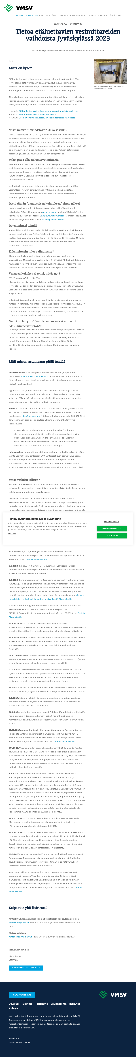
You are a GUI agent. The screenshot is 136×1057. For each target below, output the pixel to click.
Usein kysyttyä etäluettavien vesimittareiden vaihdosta (47, 117)
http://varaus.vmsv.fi (32, 416)
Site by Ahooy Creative (19, 1042)
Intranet (74, 1003)
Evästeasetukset (111, 521)
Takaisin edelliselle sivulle (26, 968)
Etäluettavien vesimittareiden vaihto (37, 114)
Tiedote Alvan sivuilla (36, 559)
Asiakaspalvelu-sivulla (52, 219)
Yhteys (13, 1008)
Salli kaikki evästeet (112, 528)
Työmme (27, 1003)
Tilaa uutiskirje (22, 995)
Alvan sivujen (49, 212)
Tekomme (41, 1003)
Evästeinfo (14, 1038)
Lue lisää (12, 534)
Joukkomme (59, 1003)
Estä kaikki (112, 535)
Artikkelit (32, 15)
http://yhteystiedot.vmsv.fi (34, 376)
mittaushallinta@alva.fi (21, 936)
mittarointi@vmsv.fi (19, 922)
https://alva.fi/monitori (53, 215)
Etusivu (19, 15)
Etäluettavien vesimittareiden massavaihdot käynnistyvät (48, 111)
